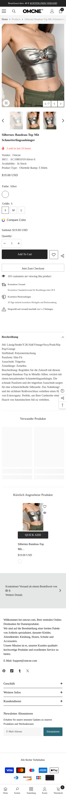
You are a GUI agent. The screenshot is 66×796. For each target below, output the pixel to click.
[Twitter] (27, 670)
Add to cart (25, 254)
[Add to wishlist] (53, 254)
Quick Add (33, 534)
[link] (17, 471)
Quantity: (7, 236)
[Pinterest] (4, 670)
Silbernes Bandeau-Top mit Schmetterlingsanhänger (31, 547)
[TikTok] (11, 670)
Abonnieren (52, 731)
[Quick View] (44, 512)
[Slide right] (60, 591)
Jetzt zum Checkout (33, 268)
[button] (54, 104)
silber (20, 561)
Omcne (16, 155)
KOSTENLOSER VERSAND (43, 3)
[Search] (14, 11)
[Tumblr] (19, 670)
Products (16, 19)
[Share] (61, 255)
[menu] (4, 11)
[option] (33, 65)
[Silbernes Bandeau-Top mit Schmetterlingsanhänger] (33, 517)
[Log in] (52, 11)
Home (5, 19)
